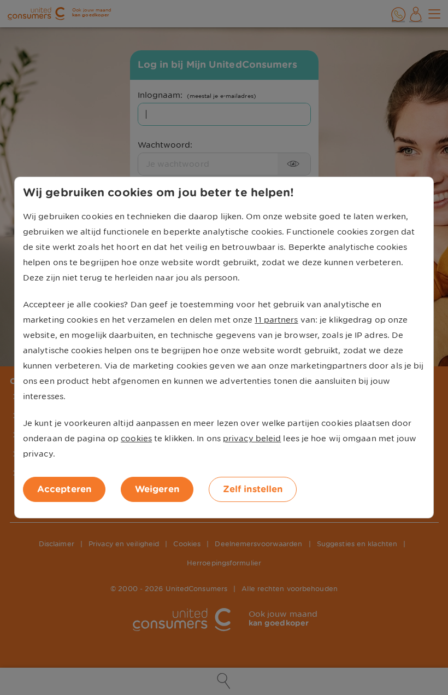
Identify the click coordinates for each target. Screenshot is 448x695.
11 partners (276, 320)
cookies (136, 438)
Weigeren (157, 489)
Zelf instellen (252, 489)
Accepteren (64, 489)
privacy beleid (252, 438)
